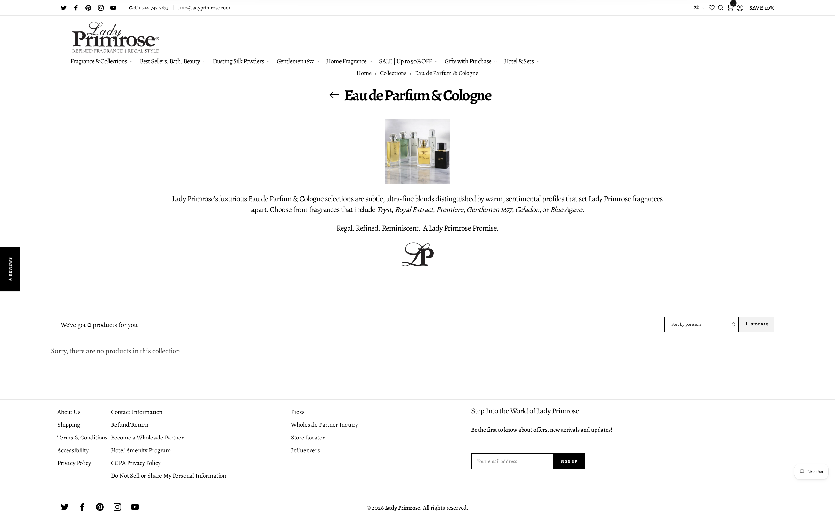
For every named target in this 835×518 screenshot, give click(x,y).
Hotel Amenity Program (141, 450)
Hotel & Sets (519, 61)
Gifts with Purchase (468, 61)
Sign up (569, 461)
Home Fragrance (346, 61)
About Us (69, 412)
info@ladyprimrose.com (204, 7)
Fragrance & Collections (98, 61)
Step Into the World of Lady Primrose (525, 411)
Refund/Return (129, 425)
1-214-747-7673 (149, 7)
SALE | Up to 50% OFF (405, 61)
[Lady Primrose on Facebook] (76, 8)
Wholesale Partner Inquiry (324, 425)
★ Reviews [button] (10, 269)
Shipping (68, 425)
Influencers (305, 450)
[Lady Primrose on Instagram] (101, 8)
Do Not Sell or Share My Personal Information (168, 475)
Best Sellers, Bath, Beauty (170, 61)
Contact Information (136, 412)
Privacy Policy (74, 463)
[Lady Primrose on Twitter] (64, 8)
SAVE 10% (761, 8)
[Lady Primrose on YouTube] (113, 8)
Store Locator (308, 437)
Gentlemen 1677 (295, 61)
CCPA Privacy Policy (135, 463)
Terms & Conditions (82, 437)
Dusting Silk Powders (238, 61)
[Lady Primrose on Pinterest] (88, 8)
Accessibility (73, 450)
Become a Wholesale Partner (147, 437)
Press (298, 412)
